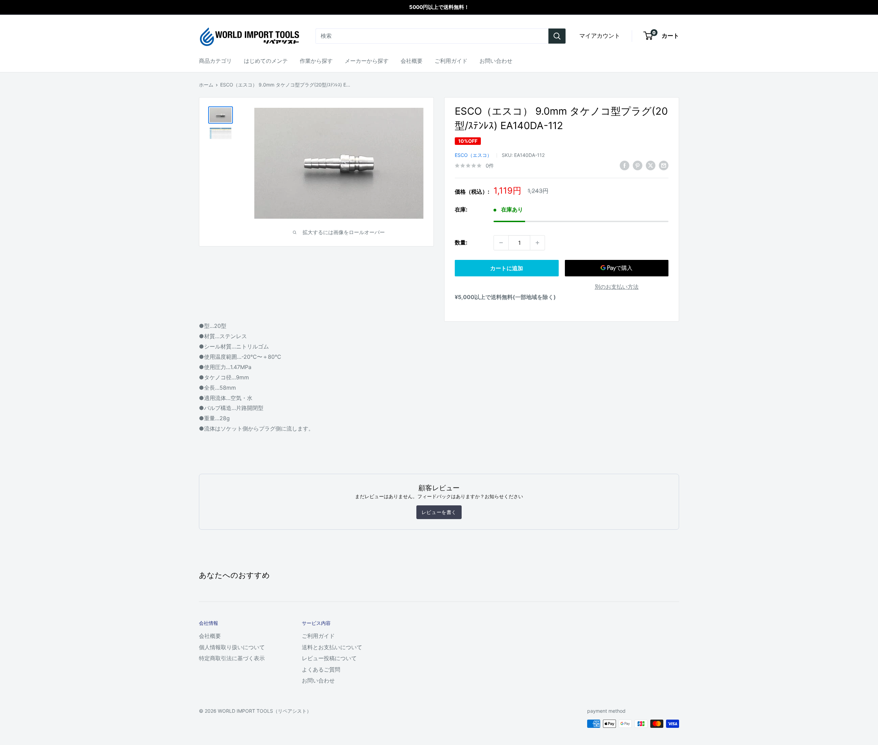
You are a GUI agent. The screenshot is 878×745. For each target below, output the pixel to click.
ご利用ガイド (451, 60)
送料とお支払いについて (332, 647)
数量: (461, 242)
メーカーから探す (367, 60)
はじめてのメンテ (266, 60)
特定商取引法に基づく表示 (232, 658)
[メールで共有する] (663, 165)
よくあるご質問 (321, 669)
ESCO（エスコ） (473, 155)
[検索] (557, 36)
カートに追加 (506, 268)
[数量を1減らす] (501, 243)
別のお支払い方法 (617, 286)
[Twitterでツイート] (650, 165)
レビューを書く (439, 512)
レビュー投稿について (329, 658)
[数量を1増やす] (537, 243)
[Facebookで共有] (624, 165)
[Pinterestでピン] (637, 165)
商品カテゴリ (215, 60)
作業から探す (316, 60)
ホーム (206, 85)
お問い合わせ (495, 60)
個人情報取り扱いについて (232, 647)
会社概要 (412, 60)
